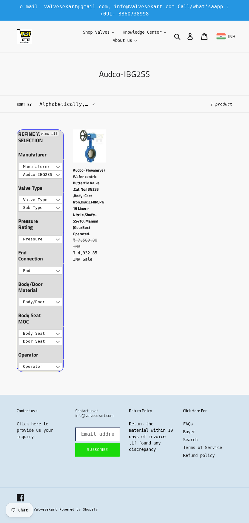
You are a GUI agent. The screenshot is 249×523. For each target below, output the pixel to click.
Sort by (24, 104)
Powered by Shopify (79, 509)
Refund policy (199, 455)
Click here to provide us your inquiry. (35, 430)
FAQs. (189, 423)
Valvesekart (45, 509)
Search (190, 439)
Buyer (189, 431)
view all (49, 134)
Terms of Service (202, 447)
